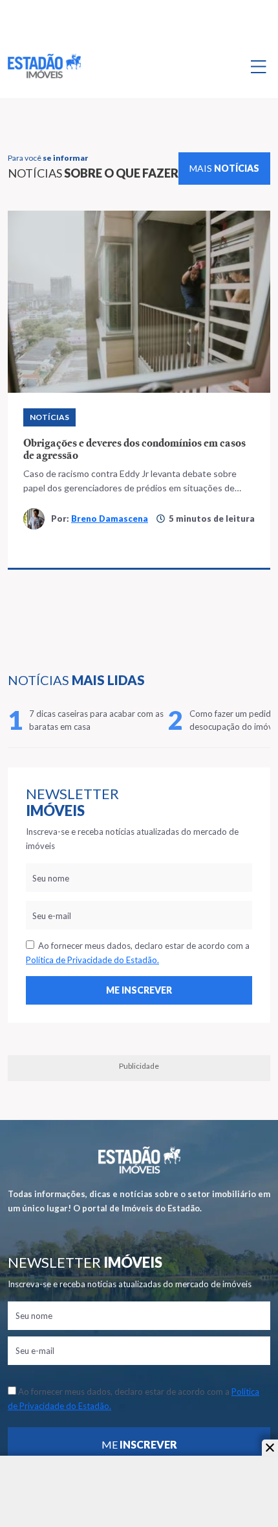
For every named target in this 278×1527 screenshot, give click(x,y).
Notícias (49, 417)
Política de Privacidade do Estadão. (92, 960)
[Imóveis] (139, 1160)
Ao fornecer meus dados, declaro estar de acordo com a (138, 952)
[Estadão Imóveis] (44, 66)
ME (139, 1444)
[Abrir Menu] (258, 66)
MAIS (224, 168)
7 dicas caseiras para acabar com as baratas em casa (96, 720)
